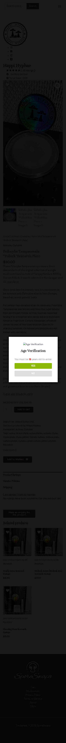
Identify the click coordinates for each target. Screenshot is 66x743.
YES (33, 365)
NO (33, 373)
